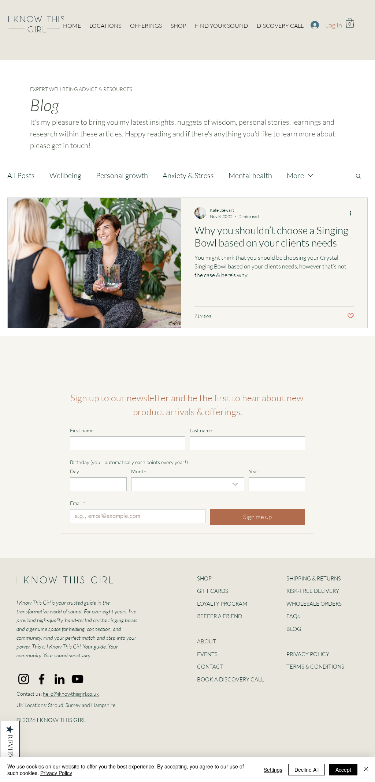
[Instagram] (23, 679)
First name (81, 430)
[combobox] (187, 484)
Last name (201, 430)
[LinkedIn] (59, 679)
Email (77, 503)
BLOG (293, 628)
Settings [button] (273, 769)
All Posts (21, 175)
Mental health (250, 175)
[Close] (366, 769)
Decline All (306, 769)
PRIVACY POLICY (307, 654)
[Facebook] (41, 679)
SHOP (204, 578)
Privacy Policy (56, 773)
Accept (343, 769)
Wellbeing (65, 175)
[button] (350, 23)
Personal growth (122, 175)
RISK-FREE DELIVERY (312, 590)
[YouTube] (77, 679)
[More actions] (353, 212)
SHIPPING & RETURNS (313, 578)
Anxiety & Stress (188, 175)
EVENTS (207, 654)
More (295, 175)
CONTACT (210, 666)
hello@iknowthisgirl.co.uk (71, 694)
